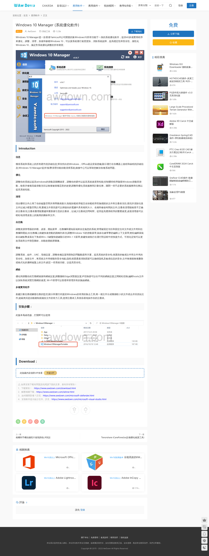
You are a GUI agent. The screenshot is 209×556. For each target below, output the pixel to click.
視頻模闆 (109, 5)
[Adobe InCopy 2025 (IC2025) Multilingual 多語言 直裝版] (95, 483)
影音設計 (62, 5)
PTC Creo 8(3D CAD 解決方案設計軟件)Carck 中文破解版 (182, 152)
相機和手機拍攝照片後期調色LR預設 (33, 437)
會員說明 (104, 537)
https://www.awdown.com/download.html (55, 388)
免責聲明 (94, 537)
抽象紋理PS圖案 (177, 192)
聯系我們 (114, 537)
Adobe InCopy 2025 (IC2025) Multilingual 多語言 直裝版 (126, 477)
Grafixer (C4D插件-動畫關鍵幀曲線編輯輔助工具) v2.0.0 (182, 180)
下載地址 (137, 31)
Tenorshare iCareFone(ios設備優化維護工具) (122, 437)
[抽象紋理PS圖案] (160, 195)
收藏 (174, 42)
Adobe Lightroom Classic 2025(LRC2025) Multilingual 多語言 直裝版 (60, 477)
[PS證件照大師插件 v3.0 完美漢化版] (160, 96)
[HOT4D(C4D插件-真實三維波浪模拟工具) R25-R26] (160, 81)
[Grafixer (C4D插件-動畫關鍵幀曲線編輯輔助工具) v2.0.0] (160, 181)
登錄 (82, 509)
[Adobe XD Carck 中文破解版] (160, 124)
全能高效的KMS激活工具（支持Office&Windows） (126, 457)
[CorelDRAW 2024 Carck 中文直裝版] (160, 167)
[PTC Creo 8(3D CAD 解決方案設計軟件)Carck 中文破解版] (160, 153)
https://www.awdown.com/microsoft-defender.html (68, 395)
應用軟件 (77, 5)
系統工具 (46, 31)
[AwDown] (24, 5)
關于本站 (84, 537)
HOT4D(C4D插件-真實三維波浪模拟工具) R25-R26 (182, 81)
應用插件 (93, 5)
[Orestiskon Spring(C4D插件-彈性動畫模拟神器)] (160, 138)
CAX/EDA (47, 5)
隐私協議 (124, 537)
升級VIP (50, 373)
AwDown (32, 31)
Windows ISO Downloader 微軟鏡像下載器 (181, 67)
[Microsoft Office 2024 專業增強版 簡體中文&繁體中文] (29, 462)
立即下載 (174, 33)
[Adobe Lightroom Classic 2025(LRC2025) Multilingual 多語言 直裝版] (29, 483)
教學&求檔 (125, 5)
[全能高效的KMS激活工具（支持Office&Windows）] (95, 462)
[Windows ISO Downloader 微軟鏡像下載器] (160, 67)
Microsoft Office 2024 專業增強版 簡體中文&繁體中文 (59, 457)
